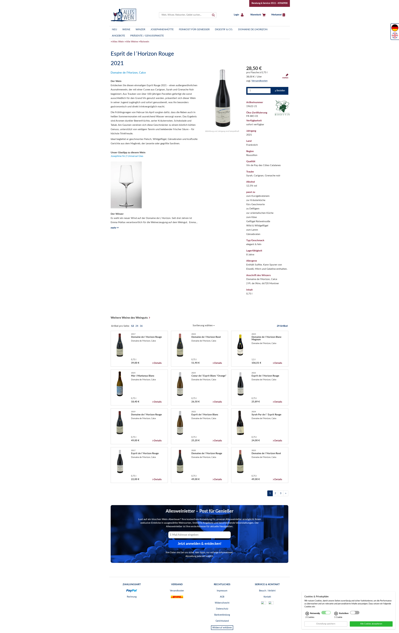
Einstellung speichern (325, 624)
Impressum (222, 591)
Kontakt (267, 597)
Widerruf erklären (222, 627)
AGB (222, 597)
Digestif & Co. (224, 29)
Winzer (140, 29)
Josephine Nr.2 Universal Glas (127, 156)
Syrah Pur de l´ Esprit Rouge (266, 414)
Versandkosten (259, 81)
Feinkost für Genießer (194, 29)
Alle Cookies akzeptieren (371, 624)
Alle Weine (132, 41)
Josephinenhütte (162, 29)
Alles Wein (118, 41)
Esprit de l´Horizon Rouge (265, 376)
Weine (126, 29)
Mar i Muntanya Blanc (142, 376)
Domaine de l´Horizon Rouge (146, 337)
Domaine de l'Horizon (252, 29)
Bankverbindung (222, 615)
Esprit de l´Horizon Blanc (204, 414)
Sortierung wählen (203, 325)
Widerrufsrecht (222, 603)
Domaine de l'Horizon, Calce (128, 72)
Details (158, 363)
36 (141, 326)
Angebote (118, 35)
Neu (114, 29)
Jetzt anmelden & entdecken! (199, 543)
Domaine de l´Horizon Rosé (206, 337)
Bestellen (280, 91)
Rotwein (144, 41)
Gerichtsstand (222, 621)
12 (133, 326)
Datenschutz (222, 609)
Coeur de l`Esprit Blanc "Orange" (208, 376)
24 (137, 326)
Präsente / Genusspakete (147, 35)
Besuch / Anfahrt (267, 591)
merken (285, 78)
